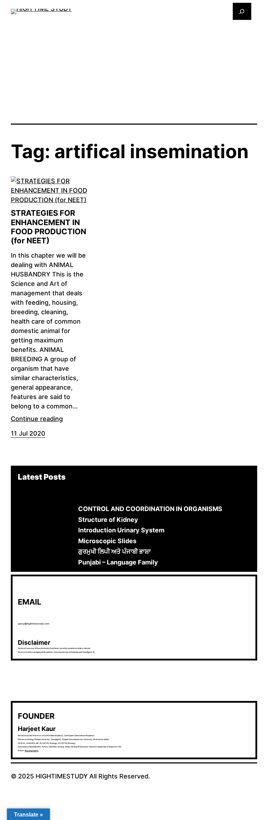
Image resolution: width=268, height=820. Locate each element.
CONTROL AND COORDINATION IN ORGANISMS (150, 508)
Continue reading (37, 418)
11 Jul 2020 (28, 433)
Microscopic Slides (107, 541)
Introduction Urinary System (121, 530)
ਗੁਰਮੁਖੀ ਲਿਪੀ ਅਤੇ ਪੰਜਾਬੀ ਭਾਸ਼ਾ (114, 551)
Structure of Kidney (108, 519)
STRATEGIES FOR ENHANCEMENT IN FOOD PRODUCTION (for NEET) (48, 226)
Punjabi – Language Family (118, 562)
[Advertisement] (134, 71)
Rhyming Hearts (31, 750)
